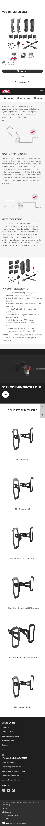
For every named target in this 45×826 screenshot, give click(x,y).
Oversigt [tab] (10, 98)
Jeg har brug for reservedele (12, 767)
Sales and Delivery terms (10, 815)
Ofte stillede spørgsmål (10, 736)
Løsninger (5, 727)
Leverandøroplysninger (10, 780)
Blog (3, 749)
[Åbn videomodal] (5, 394)
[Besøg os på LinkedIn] (8, 791)
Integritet (5, 809)
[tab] (14, 55)
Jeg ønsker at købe (9, 762)
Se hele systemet (8, 732)
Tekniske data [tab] (25, 98)
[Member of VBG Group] (14, 823)
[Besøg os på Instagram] (13, 791)
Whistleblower (6, 812)
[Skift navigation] (41, 92)
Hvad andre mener (8, 740)
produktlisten (7, 340)
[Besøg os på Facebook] (3, 791)
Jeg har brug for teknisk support (13, 771)
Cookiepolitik (6, 818)
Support (5, 745)
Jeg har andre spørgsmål (11, 775)
